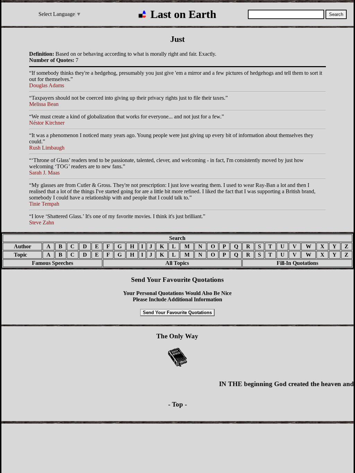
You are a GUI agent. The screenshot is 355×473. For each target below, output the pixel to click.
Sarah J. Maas (44, 173)
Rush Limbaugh (46, 148)
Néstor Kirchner (46, 123)
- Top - (177, 404)
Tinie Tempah (44, 204)
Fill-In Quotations (297, 263)
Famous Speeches (52, 263)
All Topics (172, 263)
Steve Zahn (41, 222)
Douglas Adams (46, 85)
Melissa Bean (44, 104)
